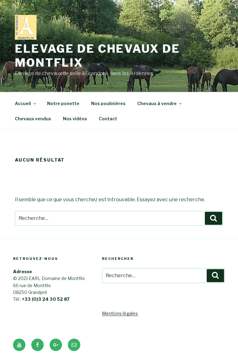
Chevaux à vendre (157, 103)
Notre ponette (63, 103)
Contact (108, 118)
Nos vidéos (75, 118)
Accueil (23, 103)
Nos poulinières (108, 103)
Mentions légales (120, 313)
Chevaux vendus (33, 118)
